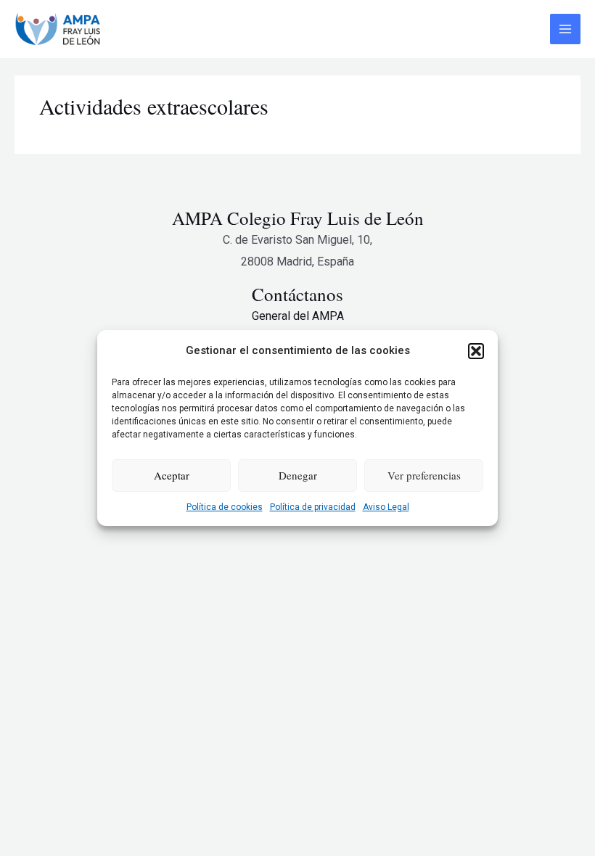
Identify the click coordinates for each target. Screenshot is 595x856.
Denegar (298, 475)
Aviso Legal (386, 507)
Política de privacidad (313, 507)
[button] (476, 351)
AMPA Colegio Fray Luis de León (298, 218)
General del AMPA (298, 316)
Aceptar (171, 475)
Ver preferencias (424, 475)
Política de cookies (224, 507)
